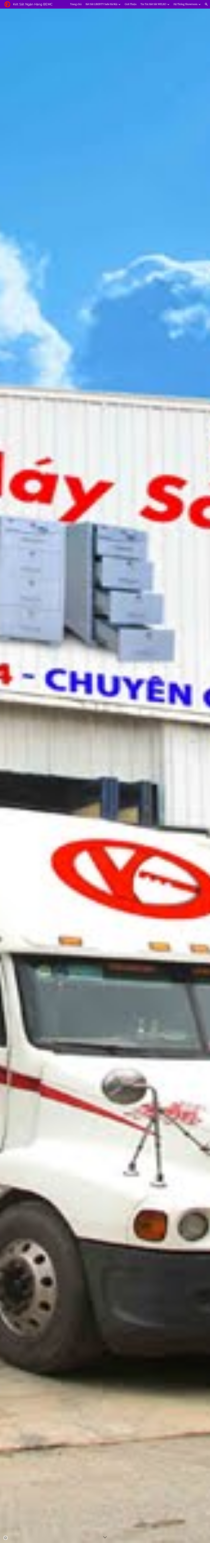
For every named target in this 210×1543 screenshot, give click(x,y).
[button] (206, 4)
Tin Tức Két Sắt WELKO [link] (153, 4)
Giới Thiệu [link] (131, 4)
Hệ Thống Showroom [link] (186, 4)
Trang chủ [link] (76, 4)
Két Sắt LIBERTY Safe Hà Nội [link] (101, 4)
